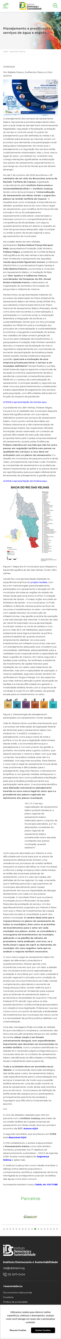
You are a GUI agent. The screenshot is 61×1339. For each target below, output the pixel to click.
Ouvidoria (8, 1297)
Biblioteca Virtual (18, 52)
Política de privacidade (15, 1302)
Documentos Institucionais (17, 1292)
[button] (4, 1229)
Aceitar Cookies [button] (43, 1330)
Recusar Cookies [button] (18, 1330)
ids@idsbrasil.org (14, 1268)
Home (5, 52)
